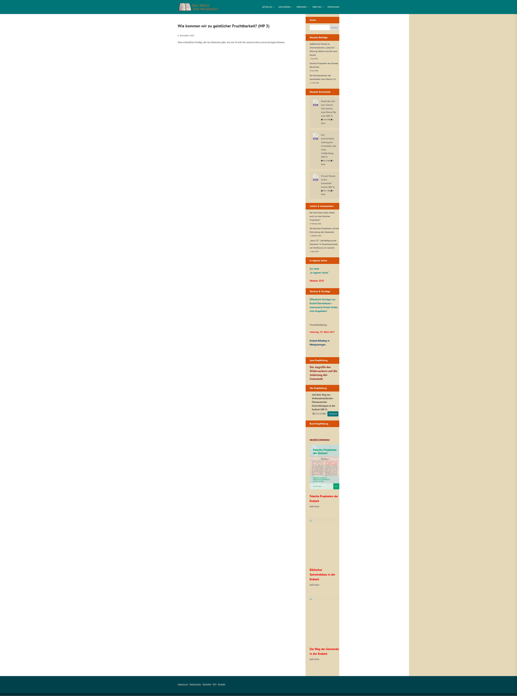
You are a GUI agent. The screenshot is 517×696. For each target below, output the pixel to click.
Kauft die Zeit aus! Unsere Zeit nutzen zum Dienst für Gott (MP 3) (328, 108)
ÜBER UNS (316, 7)
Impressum (183, 684)
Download (333, 414)
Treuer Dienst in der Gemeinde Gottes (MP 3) (328, 181)
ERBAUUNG (301, 7)
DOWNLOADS (333, 7)
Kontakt (221, 684)
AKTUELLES (267, 7)
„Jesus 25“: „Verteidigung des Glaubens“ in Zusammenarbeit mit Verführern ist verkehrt (324, 244)
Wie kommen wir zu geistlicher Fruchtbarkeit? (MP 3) (224, 25)
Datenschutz (195, 684)
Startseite (206, 684)
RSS (214, 684)
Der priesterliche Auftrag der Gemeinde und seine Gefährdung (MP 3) (328, 146)
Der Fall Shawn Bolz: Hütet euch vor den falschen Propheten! (322, 216)
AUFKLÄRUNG (284, 7)
